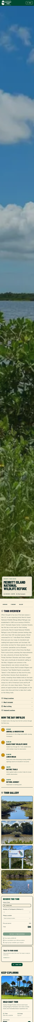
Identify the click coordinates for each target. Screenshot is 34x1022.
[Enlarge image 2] (17, 832)
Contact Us (6, 957)
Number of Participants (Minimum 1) (13, 909)
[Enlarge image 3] (17, 857)
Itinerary (13, 604)
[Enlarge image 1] (17, 807)
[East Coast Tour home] (6, 2)
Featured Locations (9, 710)
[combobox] (17, 912)
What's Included (8, 702)
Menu (30, 2)
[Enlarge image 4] (17, 882)
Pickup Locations (9, 698)
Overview (5, 604)
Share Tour (18, 964)
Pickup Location (7, 915)
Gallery (21, 604)
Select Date (6, 902)
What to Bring (7, 706)
